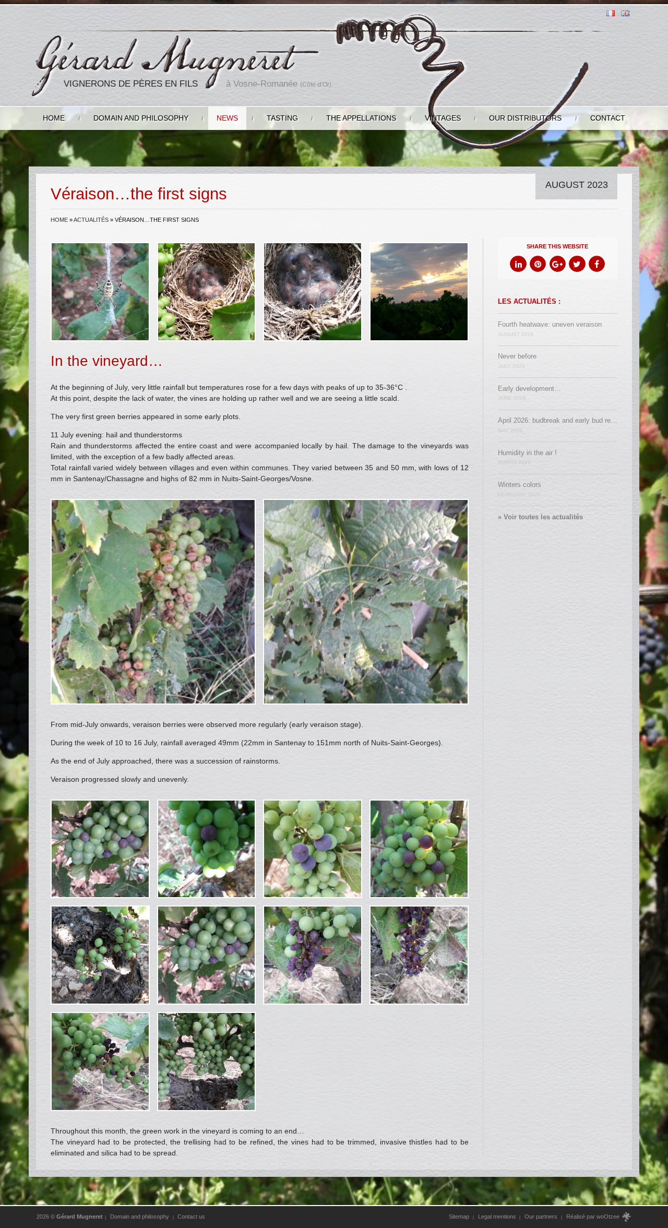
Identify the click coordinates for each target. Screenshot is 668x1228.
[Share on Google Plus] (558, 264)
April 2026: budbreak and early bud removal (558, 425)
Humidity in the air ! (527, 457)
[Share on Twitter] (577, 264)
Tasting (282, 118)
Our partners (540, 1216)
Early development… (529, 393)
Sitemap (459, 1216)
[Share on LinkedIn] (518, 264)
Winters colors (519, 489)
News (227, 118)
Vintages (443, 118)
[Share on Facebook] (597, 264)
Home (54, 118)
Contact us (191, 1216)
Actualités (91, 220)
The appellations (361, 118)
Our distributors (525, 118)
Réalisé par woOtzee (593, 1216)
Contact (607, 118)
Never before (517, 361)
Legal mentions (497, 1216)
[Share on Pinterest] (538, 264)
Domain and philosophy (140, 118)
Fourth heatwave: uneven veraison (550, 329)
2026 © (70, 1216)
